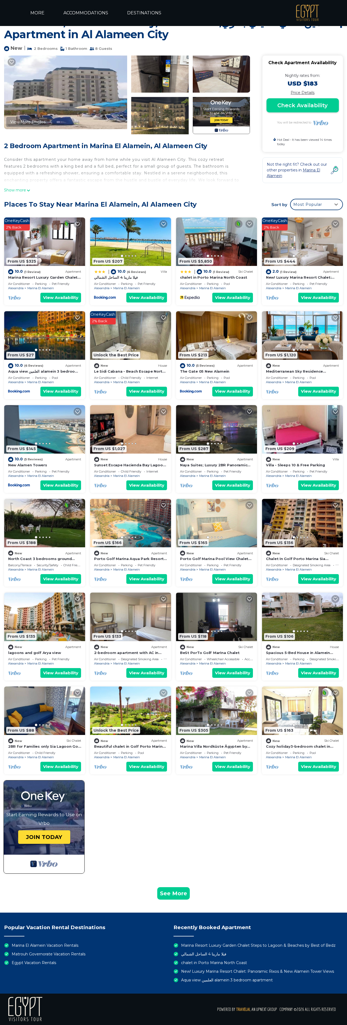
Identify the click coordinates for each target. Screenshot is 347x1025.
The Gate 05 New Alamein (204, 371)
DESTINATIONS (144, 12)
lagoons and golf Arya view (34, 652)
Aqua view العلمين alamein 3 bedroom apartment (227, 980)
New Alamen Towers (27, 465)
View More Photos (28, 121)
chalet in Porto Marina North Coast (213, 277)
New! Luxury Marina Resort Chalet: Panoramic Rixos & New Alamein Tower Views (257, 971)
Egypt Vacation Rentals (34, 962)
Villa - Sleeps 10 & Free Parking (295, 465)
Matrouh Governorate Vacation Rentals (48, 954)
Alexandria (16, 288)
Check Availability (302, 105)
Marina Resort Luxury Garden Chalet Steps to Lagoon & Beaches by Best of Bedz (258, 945)
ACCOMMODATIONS (85, 12)
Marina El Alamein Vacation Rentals (45, 945)
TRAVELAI (243, 1009)
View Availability (60, 297)
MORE (37, 12)
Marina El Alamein (40, 288)
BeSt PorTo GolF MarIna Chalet (209, 652)
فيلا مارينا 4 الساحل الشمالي (116, 277)
